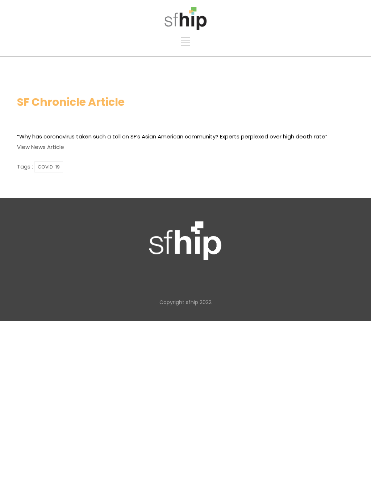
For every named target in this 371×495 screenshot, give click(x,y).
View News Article (40, 147)
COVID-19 (49, 166)
